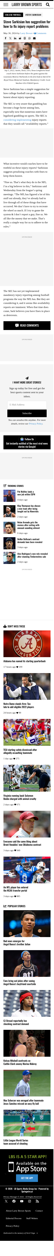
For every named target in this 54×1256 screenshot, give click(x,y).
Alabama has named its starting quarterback (24, 661)
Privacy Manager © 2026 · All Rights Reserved (22, 1197)
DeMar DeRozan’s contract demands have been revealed (29, 540)
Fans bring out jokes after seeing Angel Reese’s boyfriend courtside (19, 982)
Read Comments (29, 325)
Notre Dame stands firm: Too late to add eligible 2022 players (18, 705)
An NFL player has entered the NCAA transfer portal (15, 889)
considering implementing (17, 119)
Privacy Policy (35, 423)
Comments (41, 33)
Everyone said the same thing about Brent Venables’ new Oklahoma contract (22, 843)
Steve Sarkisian (34, 14)
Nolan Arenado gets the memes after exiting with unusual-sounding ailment (28, 525)
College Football (13, 14)
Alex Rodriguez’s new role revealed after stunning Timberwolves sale (32, 555)
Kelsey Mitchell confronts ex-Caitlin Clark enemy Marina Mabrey (20, 1062)
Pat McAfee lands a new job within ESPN (26, 493)
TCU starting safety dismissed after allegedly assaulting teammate (20, 751)
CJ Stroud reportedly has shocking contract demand (16, 1022)
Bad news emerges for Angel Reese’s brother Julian (16, 942)
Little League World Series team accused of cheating (15, 1142)
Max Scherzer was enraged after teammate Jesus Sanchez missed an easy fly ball (23, 1102)
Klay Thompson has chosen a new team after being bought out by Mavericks (28, 508)
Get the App (27, 1178)
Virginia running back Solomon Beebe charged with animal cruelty (19, 797)
